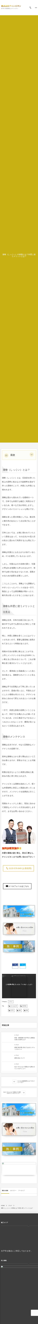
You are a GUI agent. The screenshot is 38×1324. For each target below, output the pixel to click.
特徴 (27, 1010)
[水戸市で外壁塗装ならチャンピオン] (11, 6)
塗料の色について (19, 1058)
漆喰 (19, 1010)
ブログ (10, 1001)
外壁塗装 (24, 1006)
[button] (32, 455)
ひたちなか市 (13, 1006)
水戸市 (12, 1010)
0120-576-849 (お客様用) (20, 868)
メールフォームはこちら (19, 886)
